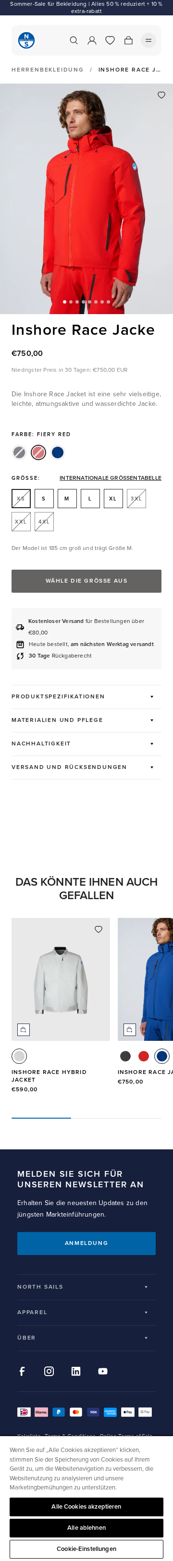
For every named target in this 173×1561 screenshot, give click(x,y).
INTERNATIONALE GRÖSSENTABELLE (110, 478)
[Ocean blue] (57, 452)
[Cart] (128, 40)
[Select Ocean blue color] (162, 1056)
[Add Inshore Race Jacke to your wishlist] (161, 95)
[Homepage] (26, 40)
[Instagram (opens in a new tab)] (49, 1371)
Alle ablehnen (86, 1528)
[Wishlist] (110, 40)
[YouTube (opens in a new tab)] (103, 1371)
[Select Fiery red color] (143, 1056)
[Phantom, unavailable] (19, 452)
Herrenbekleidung (48, 70)
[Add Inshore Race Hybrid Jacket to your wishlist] (98, 929)
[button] (64, 302)
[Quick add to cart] (23, 1030)
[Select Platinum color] (19, 1056)
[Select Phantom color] (125, 1056)
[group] (61, 1010)
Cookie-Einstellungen (86, 1549)
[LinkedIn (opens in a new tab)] (76, 1371)
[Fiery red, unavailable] (38, 452)
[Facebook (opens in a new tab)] (22, 1371)
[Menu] (148, 40)
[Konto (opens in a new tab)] (92, 40)
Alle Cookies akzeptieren (86, 1507)
